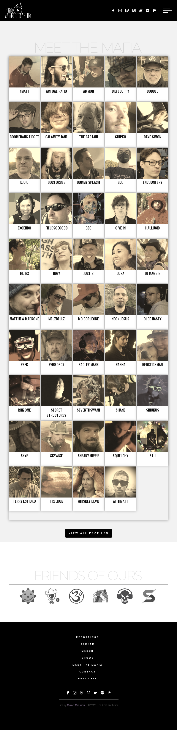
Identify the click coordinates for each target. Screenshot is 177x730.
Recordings (87, 637)
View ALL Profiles (89, 533)
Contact (87, 672)
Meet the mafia (88, 665)
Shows (88, 658)
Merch (88, 651)
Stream (88, 644)
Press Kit (87, 678)
